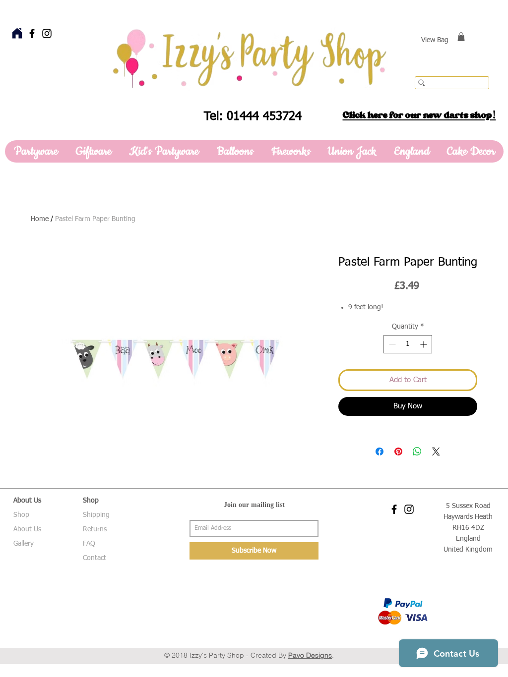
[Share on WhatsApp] (417, 451)
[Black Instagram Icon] (47, 33)
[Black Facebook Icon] (32, 33)
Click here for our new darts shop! (419, 115)
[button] (461, 36)
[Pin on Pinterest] (398, 451)
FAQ (89, 543)
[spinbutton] (407, 344)
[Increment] (424, 344)
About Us (27, 529)
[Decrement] (391, 344)
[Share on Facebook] (379, 451)
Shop (21, 514)
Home (40, 219)
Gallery (23, 543)
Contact (94, 558)
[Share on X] (436, 451)
